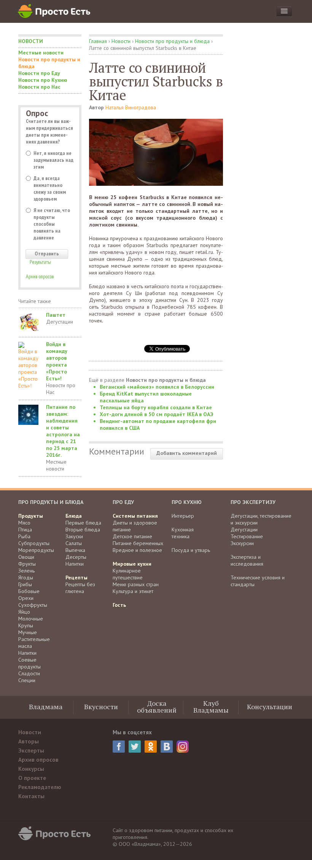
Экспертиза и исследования (247, 560)
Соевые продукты (29, 663)
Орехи (25, 598)
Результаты (40, 261)
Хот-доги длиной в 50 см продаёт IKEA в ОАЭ (156, 414)
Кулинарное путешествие (128, 574)
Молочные (30, 618)
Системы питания (135, 515)
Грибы (25, 584)
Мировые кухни (132, 563)
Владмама (45, 706)
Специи (26, 680)
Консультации (269, 706)
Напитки (27, 652)
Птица (25, 529)
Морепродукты (36, 550)
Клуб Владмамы (211, 706)
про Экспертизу (253, 502)
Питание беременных (138, 543)
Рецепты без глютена (80, 588)
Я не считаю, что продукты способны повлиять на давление (51, 224)
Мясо (24, 522)
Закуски (74, 536)
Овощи (26, 557)
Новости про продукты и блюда (49, 63)
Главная (98, 41)
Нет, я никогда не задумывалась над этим (53, 160)
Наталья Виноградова (130, 107)
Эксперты (31, 750)
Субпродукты (33, 543)
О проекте (32, 778)
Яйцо (24, 611)
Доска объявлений (157, 706)
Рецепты (76, 577)
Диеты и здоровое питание (135, 526)
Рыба (24, 536)
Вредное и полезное (137, 550)
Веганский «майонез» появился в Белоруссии (157, 386)
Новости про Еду (39, 73)
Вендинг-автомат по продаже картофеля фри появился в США (158, 424)
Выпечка (75, 550)
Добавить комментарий (186, 453)
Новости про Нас (39, 86)
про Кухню (187, 502)
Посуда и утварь (191, 550)
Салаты (73, 543)
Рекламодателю (39, 787)
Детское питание (132, 536)
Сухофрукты (32, 605)
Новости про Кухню (42, 80)
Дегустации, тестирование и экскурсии (261, 519)
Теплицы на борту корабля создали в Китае (156, 407)
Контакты (31, 796)
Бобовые (29, 591)
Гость (119, 605)
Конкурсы (31, 768)
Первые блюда (83, 522)
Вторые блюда (82, 529)
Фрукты (27, 563)
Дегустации (59, 321)
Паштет (55, 314)
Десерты (75, 557)
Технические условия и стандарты (258, 581)
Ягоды (25, 577)
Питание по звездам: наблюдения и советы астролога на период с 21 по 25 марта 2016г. (63, 431)
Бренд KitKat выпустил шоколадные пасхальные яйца (146, 397)
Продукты (30, 515)
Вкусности (101, 706)
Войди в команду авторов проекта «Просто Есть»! (56, 361)
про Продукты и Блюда (50, 502)
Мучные (27, 632)
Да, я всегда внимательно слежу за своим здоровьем (49, 188)
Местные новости (41, 52)
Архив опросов (40, 276)
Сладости (29, 673)
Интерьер (183, 515)
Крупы (25, 625)
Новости (30, 41)
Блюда (73, 515)
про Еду (123, 502)
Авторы (28, 741)
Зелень (26, 570)
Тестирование (247, 536)
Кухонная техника (183, 533)
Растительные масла (34, 642)
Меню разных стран (136, 584)
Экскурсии (242, 543)
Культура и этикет (133, 591)
